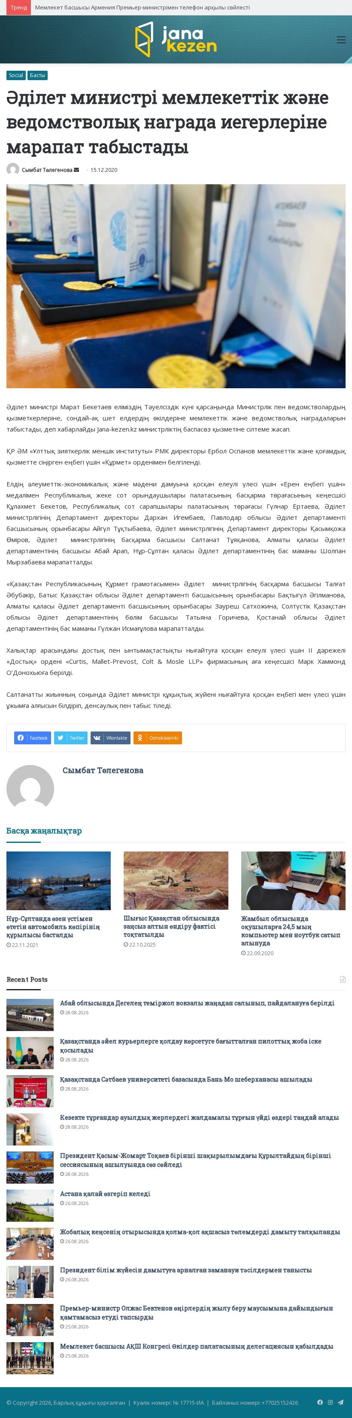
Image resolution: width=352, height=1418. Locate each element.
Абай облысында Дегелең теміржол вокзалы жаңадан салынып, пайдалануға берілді (197, 1003)
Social (16, 75)
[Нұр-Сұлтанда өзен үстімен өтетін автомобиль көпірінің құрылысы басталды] (58, 880)
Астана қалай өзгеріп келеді (105, 1194)
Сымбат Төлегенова (47, 170)
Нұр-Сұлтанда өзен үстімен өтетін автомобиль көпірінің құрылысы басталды (53, 926)
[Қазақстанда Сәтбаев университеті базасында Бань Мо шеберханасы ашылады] (30, 1091)
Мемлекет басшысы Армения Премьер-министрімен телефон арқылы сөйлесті (142, 7)
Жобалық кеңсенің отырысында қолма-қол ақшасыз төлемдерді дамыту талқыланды (200, 1232)
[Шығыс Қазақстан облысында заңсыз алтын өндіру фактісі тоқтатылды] (176, 880)
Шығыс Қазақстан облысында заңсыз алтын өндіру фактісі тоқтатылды (171, 926)
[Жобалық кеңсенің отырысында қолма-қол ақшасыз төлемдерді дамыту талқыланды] (30, 1244)
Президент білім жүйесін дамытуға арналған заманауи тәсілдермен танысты (186, 1270)
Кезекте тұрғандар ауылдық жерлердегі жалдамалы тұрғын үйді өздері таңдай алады (199, 1117)
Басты (37, 75)
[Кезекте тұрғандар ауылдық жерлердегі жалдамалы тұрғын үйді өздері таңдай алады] (30, 1129)
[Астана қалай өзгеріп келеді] (30, 1206)
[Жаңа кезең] (176, 39)
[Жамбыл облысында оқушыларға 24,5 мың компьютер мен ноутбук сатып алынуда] (293, 880)
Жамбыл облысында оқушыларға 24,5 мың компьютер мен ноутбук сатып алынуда (290, 930)
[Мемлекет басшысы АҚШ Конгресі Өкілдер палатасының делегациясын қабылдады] (30, 1358)
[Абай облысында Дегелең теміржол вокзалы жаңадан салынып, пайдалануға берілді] (30, 1015)
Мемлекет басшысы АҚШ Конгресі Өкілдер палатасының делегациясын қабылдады (197, 1346)
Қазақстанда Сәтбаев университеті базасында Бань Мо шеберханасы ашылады (186, 1079)
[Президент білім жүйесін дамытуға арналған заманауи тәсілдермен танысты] (30, 1282)
